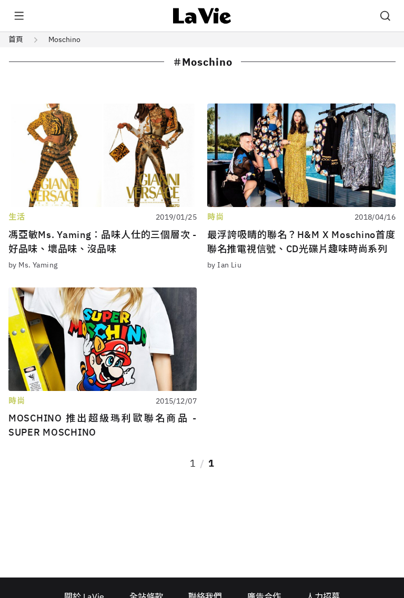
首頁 (15, 39)
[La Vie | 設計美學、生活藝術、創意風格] (202, 16)
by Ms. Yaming (32, 265)
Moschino (64, 39)
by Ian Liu (224, 265)
